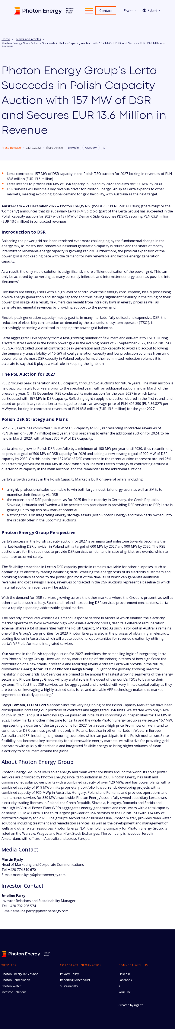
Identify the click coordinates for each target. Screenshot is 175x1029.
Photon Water (11, 986)
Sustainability (69, 986)
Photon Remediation (15, 980)
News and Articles (28, 39)
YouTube (124, 992)
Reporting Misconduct (75, 980)
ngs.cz (138, 1005)
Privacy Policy (69, 974)
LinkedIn (124, 974)
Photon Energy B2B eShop (19, 974)
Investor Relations (13, 992)
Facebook (91, 147)
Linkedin (73, 147)
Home (5, 39)
